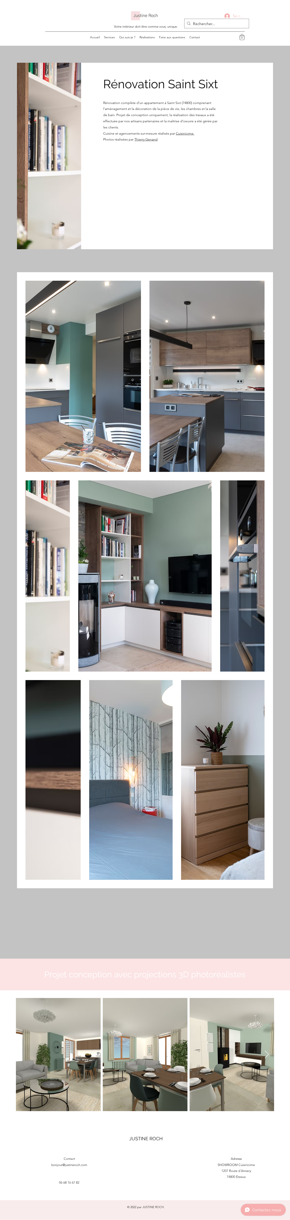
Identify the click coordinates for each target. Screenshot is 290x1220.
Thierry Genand (146, 139)
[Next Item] (266, 1055)
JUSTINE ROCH (146, 1138)
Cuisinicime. (185, 133)
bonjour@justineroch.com (69, 1165)
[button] (242, 37)
